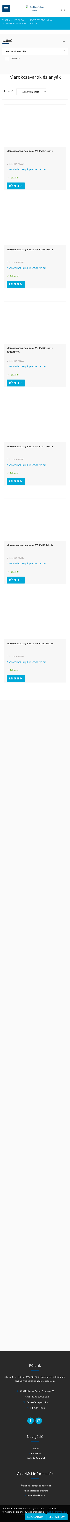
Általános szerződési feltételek (35, 1485)
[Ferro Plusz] (35, 8)
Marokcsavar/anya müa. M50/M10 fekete (30, 545)
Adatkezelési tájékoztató (35, 1490)
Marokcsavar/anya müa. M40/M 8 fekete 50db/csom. (30, 349)
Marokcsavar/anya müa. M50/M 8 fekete (30, 446)
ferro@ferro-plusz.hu (37, 1402)
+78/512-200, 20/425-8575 (37, 1396)
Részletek (15, 186)
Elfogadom (35, 1517)
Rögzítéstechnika (40, 20)
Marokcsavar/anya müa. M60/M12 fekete (30, 643)
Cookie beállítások (36, 1495)
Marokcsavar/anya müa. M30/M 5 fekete (30, 150)
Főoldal (19, 20)
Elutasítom (57, 1517)
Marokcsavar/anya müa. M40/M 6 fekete (30, 249)
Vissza (6, 20)
